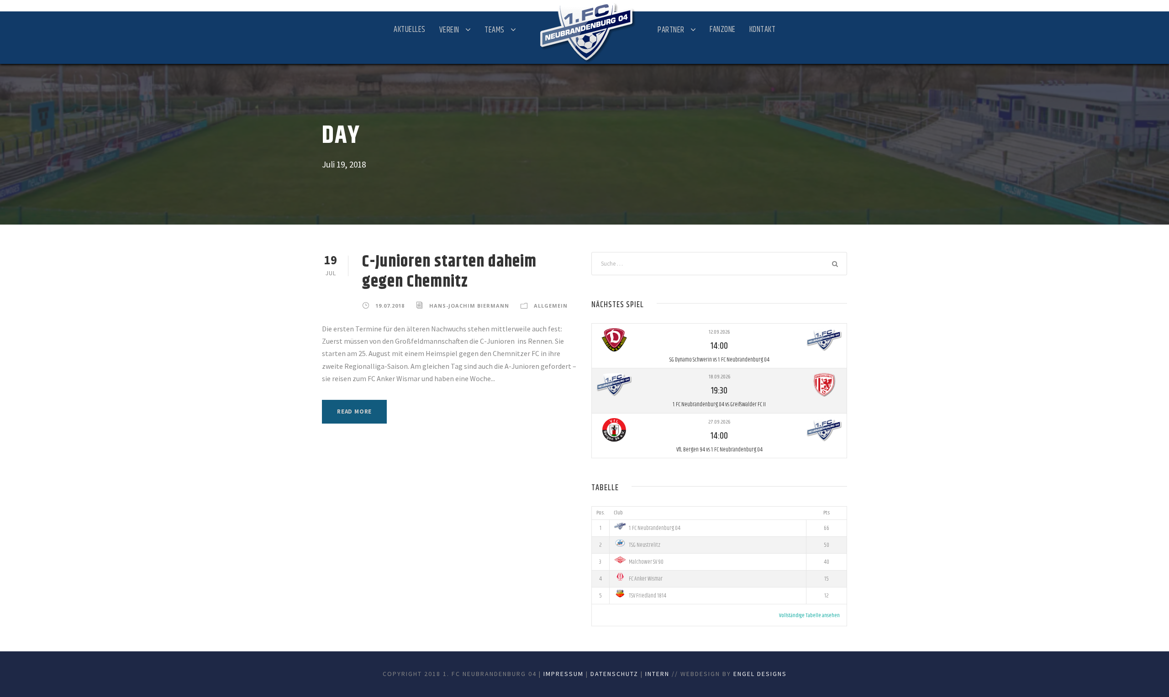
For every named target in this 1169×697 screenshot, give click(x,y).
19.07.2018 (390, 305)
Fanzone (723, 29)
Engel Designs (760, 674)
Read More (354, 411)
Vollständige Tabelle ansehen (809, 615)
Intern (657, 674)
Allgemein (551, 305)
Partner (671, 30)
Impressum (563, 674)
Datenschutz (614, 674)
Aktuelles (410, 29)
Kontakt (762, 29)
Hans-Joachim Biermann (469, 305)
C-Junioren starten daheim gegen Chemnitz (449, 272)
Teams (494, 30)
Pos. (600, 512)
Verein (449, 30)
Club (618, 512)
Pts (826, 512)
